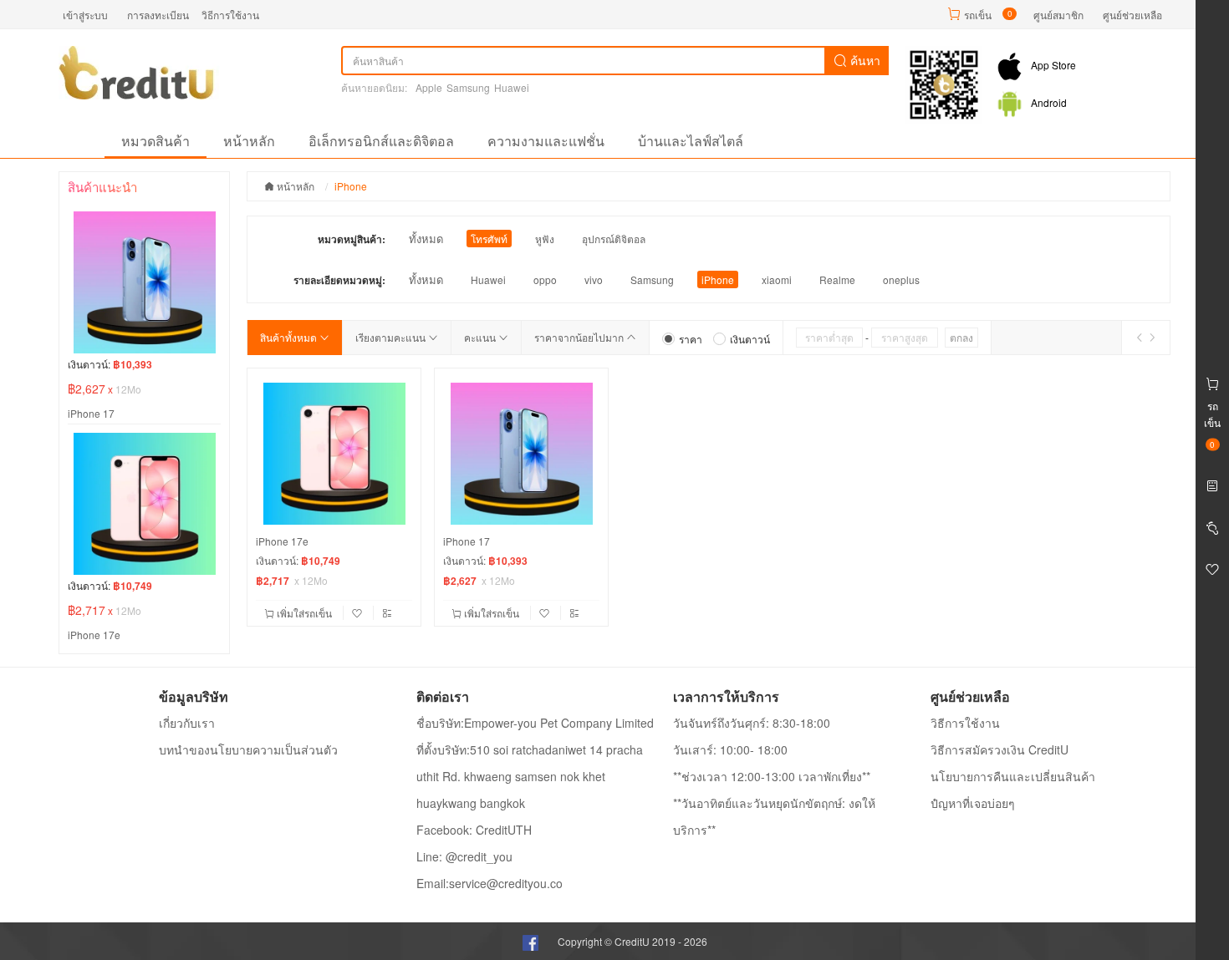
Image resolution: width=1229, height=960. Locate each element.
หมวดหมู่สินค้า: (351, 238)
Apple (429, 87)
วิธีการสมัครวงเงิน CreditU (999, 749)
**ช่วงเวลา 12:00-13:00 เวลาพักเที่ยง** (771, 776)
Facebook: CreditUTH (474, 829)
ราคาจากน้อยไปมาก (580, 337)
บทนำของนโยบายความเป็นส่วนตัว (248, 749)
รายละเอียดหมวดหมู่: (339, 279)
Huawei (511, 87)
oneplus (901, 279)
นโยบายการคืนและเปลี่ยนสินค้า (1013, 776)
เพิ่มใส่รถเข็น (304, 613)
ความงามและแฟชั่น (545, 140)
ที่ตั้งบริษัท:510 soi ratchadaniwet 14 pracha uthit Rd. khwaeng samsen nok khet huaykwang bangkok (529, 776)
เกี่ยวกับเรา (187, 722)
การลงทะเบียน (158, 15)
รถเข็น (978, 15)
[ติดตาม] (359, 613)
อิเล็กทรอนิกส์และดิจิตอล (381, 140)
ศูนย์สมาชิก (1058, 15)
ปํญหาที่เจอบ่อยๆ (973, 803)
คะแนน (481, 337)
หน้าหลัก (249, 140)
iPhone (717, 279)
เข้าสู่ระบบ (85, 15)
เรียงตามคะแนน (391, 337)
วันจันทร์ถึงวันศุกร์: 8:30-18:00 (751, 722)
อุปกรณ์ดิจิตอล (613, 238)
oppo (545, 279)
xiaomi (777, 279)
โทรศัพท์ (489, 238)
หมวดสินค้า (155, 140)
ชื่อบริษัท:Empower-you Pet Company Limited (535, 722)
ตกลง (961, 337)
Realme (837, 279)
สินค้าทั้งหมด (289, 337)
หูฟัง (544, 238)
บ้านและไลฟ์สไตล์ (690, 140)
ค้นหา (863, 60)
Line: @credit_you (464, 856)
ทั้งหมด (426, 238)
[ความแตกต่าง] (387, 613)
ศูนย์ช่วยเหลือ (1132, 15)
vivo (593, 279)
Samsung (468, 87)
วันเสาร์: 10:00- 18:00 (730, 749)
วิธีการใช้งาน (230, 15)
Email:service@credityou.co (489, 883)
